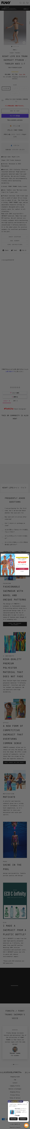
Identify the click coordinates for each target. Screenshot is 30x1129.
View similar (13, 1119)
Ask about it (23, 1119)
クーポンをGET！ (22, 568)
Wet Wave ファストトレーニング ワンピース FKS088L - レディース (21, 1111)
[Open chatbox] (26, 1125)
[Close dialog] (28, 554)
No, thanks (22, 571)
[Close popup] (27, 1103)
